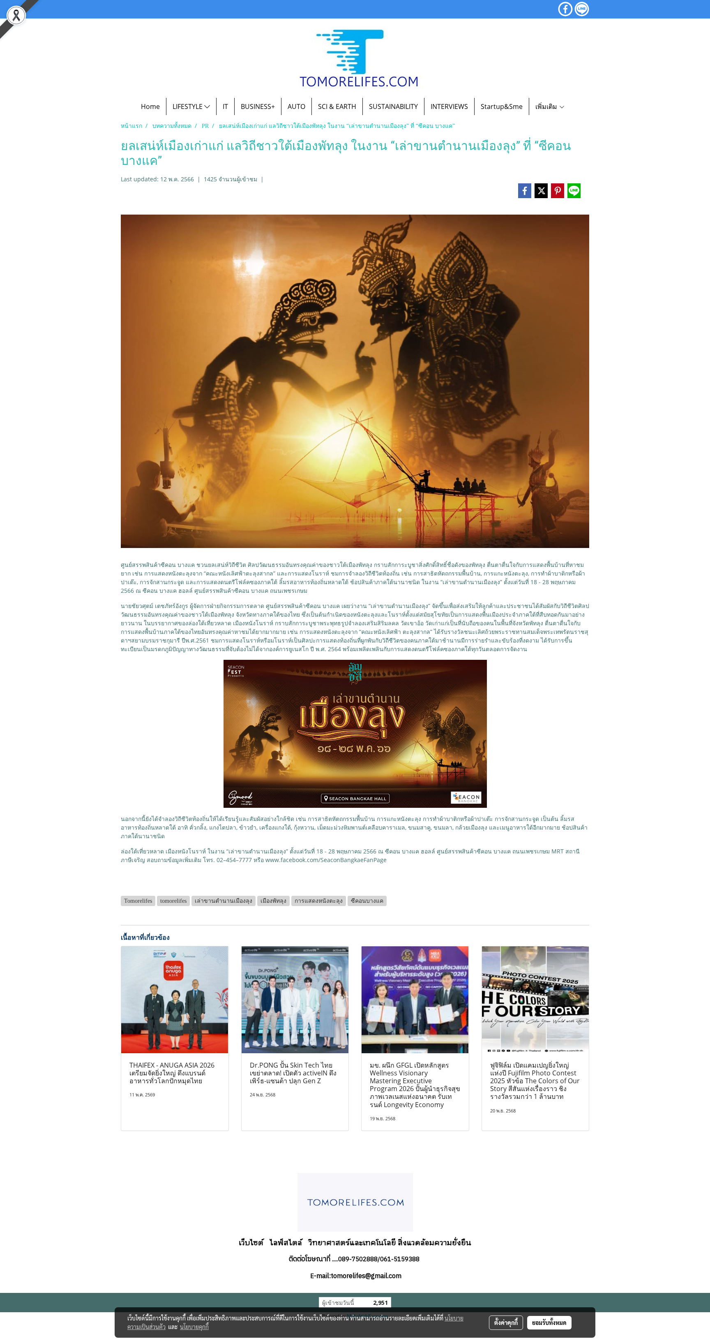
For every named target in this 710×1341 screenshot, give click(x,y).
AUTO (296, 106)
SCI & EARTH (337, 106)
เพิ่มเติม (547, 106)
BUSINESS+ (258, 106)
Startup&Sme (502, 106)
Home (150, 106)
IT (225, 106)
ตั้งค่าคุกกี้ (506, 1322)
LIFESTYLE (188, 106)
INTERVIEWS (449, 106)
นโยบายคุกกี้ (194, 1326)
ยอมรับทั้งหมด (549, 1322)
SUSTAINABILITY (393, 106)
